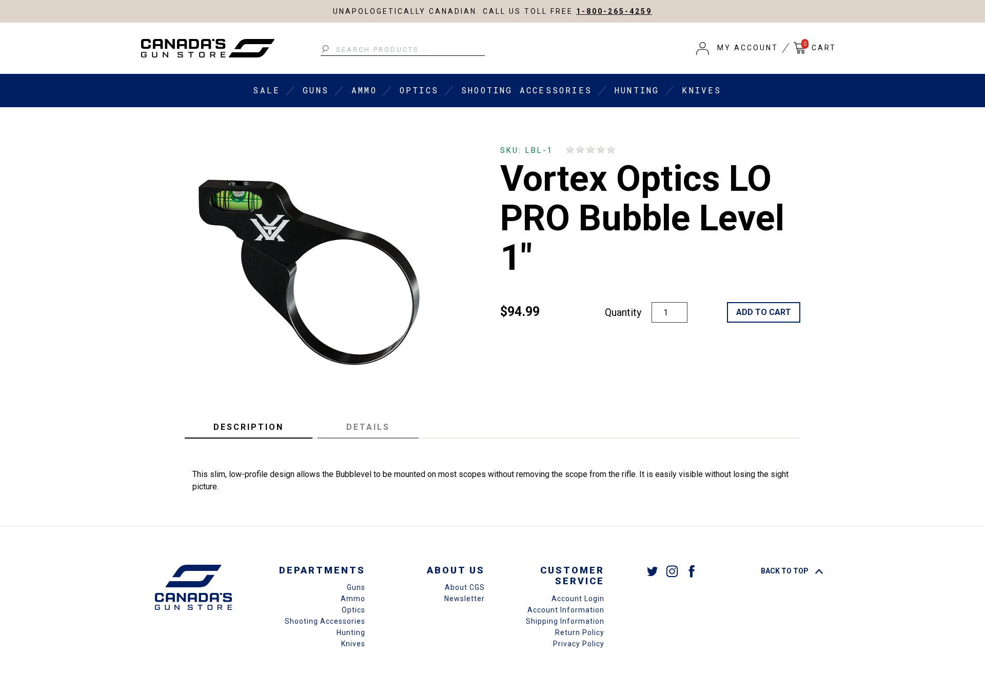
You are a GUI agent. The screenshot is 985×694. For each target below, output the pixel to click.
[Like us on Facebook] (691, 571)
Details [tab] (368, 427)
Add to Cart (763, 312)
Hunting (637, 90)
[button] (737, 48)
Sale (266, 90)
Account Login (577, 598)
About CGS (465, 587)
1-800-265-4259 (614, 11)
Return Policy (579, 632)
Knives (701, 90)
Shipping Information (565, 621)
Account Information (565, 610)
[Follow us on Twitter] (652, 571)
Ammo (364, 90)
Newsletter (464, 598)
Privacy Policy (578, 644)
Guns (316, 90)
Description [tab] (248, 427)
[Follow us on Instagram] (672, 571)
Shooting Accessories (526, 90)
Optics (419, 90)
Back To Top (785, 571)
